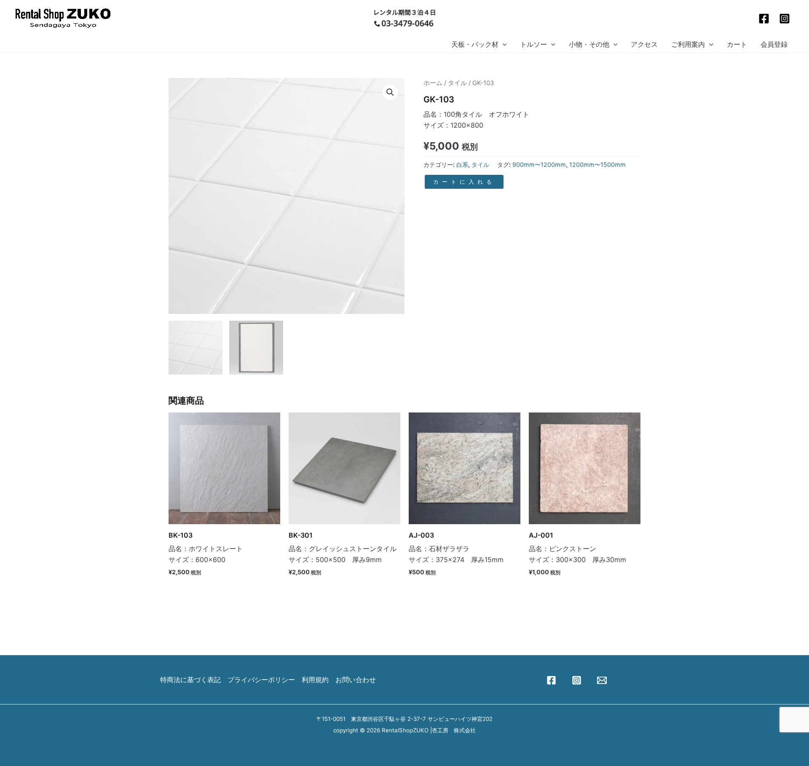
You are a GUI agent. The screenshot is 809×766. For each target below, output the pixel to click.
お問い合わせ (355, 679)
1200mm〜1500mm (597, 164)
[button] (502, 44)
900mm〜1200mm (539, 164)
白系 (462, 164)
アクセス (644, 44)
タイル (457, 83)
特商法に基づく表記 (190, 679)
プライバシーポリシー (261, 679)
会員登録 (774, 44)
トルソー (533, 44)
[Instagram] (784, 18)
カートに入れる (464, 181)
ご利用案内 (688, 44)
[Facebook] (764, 18)
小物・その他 (589, 44)
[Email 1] (602, 680)
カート (737, 44)
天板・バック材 (474, 44)
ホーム (432, 83)
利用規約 (315, 679)
